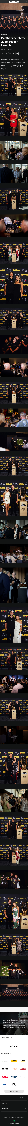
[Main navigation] (2, 1)
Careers (5, 1117)
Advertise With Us (20, 1117)
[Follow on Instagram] (25, 1098)
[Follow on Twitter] (23, 1098)
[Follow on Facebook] (20, 1098)
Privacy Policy (17, 1114)
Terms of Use (10, 1114)
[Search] (26, 2)
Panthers (4, 34)
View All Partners (14, 1091)
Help (9, 1117)
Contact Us (13, 1117)
